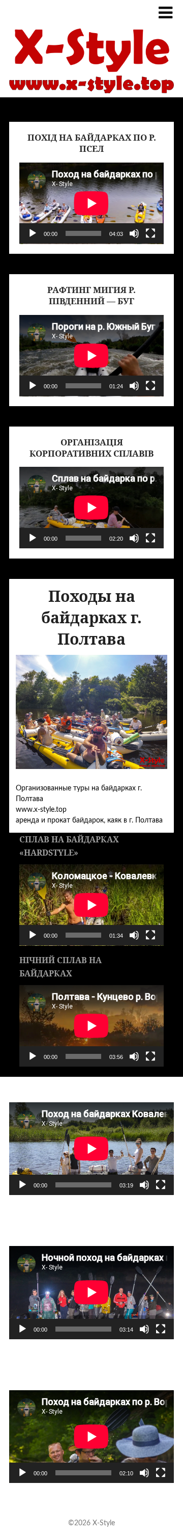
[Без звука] (134, 233)
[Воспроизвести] (32, 233)
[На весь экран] (150, 233)
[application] (91, 203)
